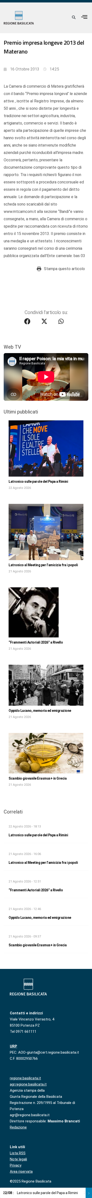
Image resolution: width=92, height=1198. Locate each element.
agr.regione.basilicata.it (28, 1084)
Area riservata (21, 1171)
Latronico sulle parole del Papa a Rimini (38, 481)
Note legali (18, 1159)
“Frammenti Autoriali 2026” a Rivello (36, 642)
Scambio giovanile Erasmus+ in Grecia (37, 778)
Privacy (15, 1165)
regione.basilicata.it (25, 1078)
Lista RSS (18, 1153)
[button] (84, 17)
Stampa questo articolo (64, 268)
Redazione (18, 1127)
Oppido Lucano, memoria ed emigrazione (40, 711)
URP (13, 1046)
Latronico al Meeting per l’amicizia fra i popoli (43, 565)
